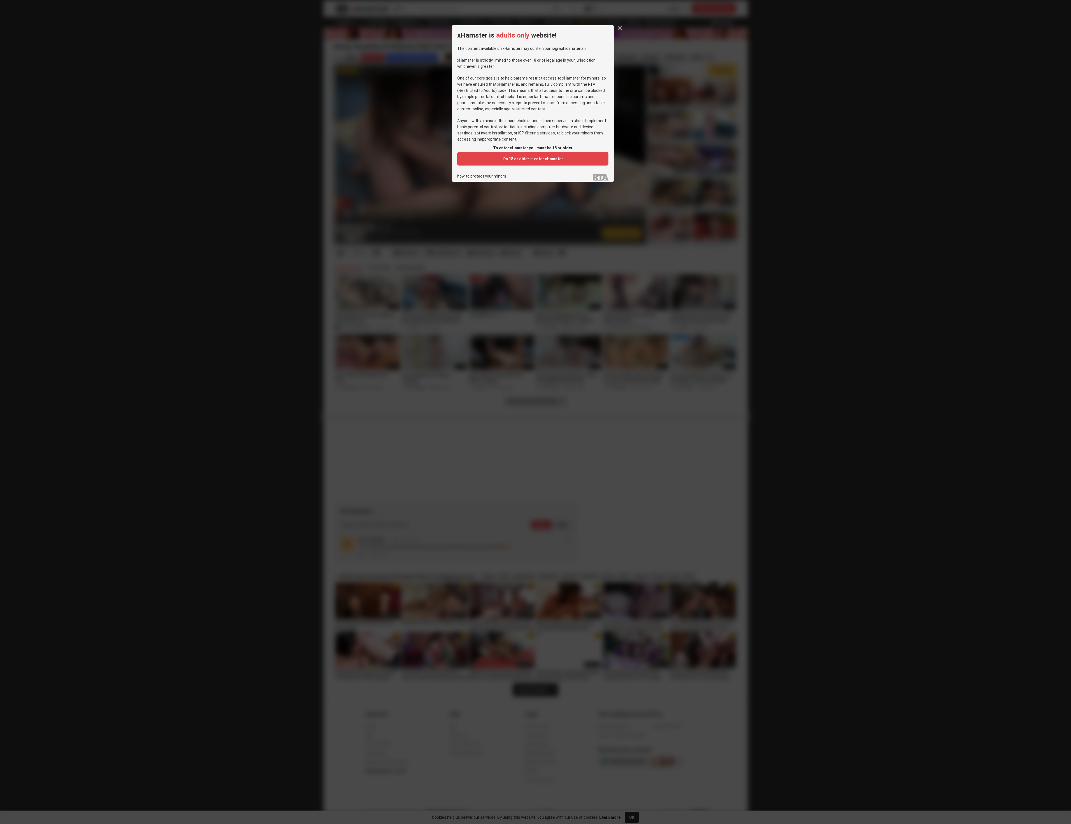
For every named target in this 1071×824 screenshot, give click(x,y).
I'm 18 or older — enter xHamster (533, 159)
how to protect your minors (481, 176)
